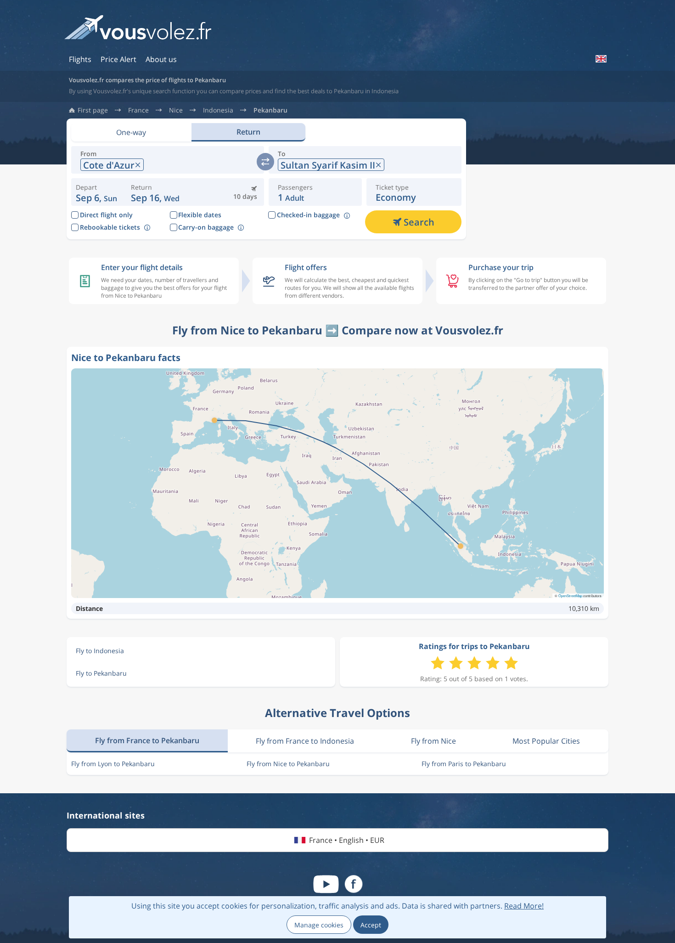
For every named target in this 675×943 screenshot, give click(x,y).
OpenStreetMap (570, 595)
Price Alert (118, 59)
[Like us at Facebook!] (353, 884)
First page (93, 110)
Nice (176, 110)
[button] (155, 192)
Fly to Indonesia (100, 650)
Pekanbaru (270, 110)
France (138, 110)
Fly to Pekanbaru (101, 673)
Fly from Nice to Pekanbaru (288, 763)
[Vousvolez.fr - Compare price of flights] (137, 30)
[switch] (265, 161)
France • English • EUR (346, 840)
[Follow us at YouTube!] (326, 884)
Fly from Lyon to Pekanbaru (113, 763)
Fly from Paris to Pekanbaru (464, 763)
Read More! (524, 906)
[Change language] (600, 58)
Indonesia (218, 110)
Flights (80, 59)
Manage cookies (318, 924)
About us (161, 59)
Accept (370, 924)
